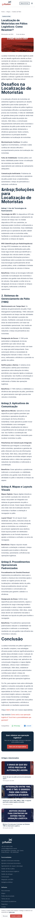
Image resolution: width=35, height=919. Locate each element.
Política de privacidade (7, 896)
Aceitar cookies (16, 916)
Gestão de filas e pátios (8, 868)
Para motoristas (5, 890)
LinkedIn (28, 726)
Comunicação (5, 876)
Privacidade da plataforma (8, 901)
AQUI (8, 710)
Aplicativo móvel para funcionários (11, 863)
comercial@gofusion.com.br (9, 848)
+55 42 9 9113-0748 (6, 846)
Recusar (5, 916)
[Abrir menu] (32, 3)
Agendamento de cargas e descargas (12, 866)
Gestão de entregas (7, 874)
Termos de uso (5, 898)
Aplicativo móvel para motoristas (10, 860)
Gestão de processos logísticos (10, 871)
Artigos (8, 11)
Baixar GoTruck (24, 3)
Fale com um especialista (17, 747)
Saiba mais (12, 912)
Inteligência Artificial (6, 882)
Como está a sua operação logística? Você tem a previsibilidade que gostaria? (16, 717)
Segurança (4, 904)
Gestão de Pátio (16, 11)
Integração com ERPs (7, 879)
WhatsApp (17, 726)
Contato (3, 907)
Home (3, 11)
